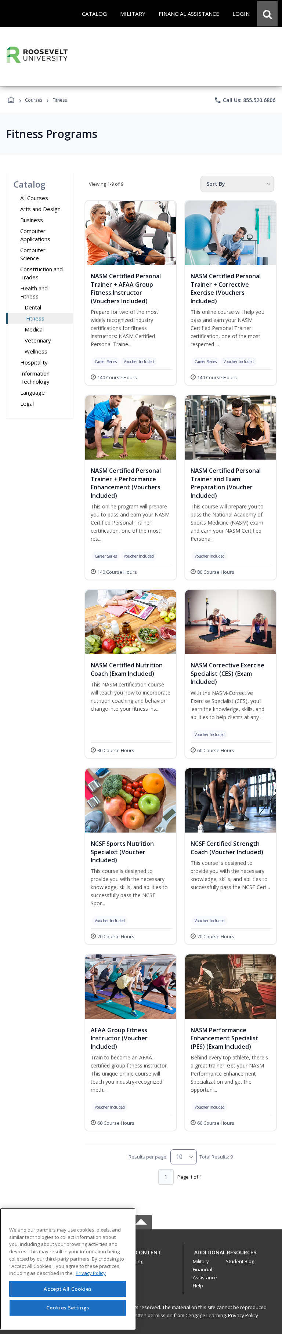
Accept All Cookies (67, 1289)
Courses (33, 100)
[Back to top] (141, 1256)
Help (198, 1285)
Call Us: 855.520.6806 (244, 100)
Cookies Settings (68, 1307)
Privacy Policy (243, 1315)
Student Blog (240, 1261)
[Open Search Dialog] (267, 13)
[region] (67, 1269)
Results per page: (148, 1156)
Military (201, 1261)
